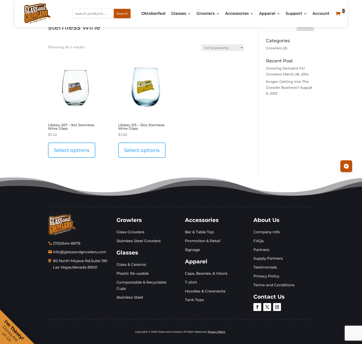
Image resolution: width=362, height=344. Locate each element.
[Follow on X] (267, 307)
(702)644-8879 (66, 243)
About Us (266, 220)
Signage (192, 249)
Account (321, 13)
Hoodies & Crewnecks (205, 291)
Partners (261, 249)
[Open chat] (346, 166)
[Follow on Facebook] (257, 307)
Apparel (267, 13)
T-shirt (191, 282)
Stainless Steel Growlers (138, 240)
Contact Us (269, 296)
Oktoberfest (153, 13)
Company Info (266, 232)
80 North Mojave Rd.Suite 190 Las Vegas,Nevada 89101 (80, 264)
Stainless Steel (129, 297)
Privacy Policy (266, 276)
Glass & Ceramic (131, 264)
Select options (71, 150)
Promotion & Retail (202, 240)
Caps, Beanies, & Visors (206, 273)
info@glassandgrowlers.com (79, 252)
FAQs (258, 240)
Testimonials (265, 267)
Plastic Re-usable (132, 273)
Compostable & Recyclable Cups (141, 285)
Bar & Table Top (199, 232)
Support (294, 13)
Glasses (178, 13)
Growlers (206, 13)
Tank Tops (194, 299)
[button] (17, 326)
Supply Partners (268, 258)
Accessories (237, 13)
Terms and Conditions (274, 285)
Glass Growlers (130, 232)
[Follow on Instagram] (277, 307)
